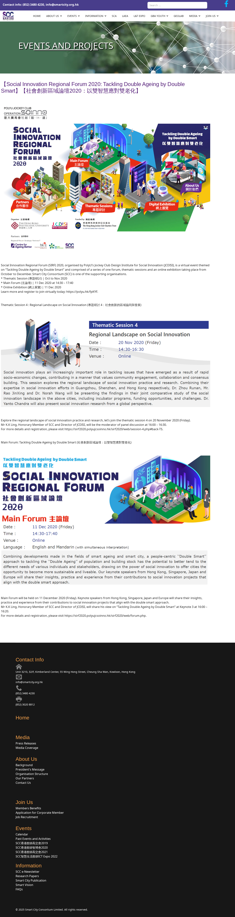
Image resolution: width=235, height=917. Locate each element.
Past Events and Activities (33, 839)
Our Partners (25, 778)
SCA (114, 16)
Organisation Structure (32, 774)
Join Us (211, 16)
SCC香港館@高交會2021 (32, 852)
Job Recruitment (27, 817)
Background (24, 765)
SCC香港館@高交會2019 (32, 843)
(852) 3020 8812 (25, 704)
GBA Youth (158, 16)
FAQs (19, 889)
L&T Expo (139, 16)
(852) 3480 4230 (25, 693)
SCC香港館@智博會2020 (32, 848)
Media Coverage (27, 748)
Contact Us (23, 783)
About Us (52, 16)
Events (72, 16)
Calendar (22, 834)
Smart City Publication (31, 880)
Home (37, 16)
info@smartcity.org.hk (62, 5)
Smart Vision (24, 885)
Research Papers (27, 876)
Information (94, 16)
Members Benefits (28, 808)
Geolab (179, 16)
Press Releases (26, 743)
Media (193, 16)
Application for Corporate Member (40, 813)
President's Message (30, 769)
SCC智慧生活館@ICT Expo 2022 (36, 856)
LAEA (125, 16)
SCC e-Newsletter (27, 872)
